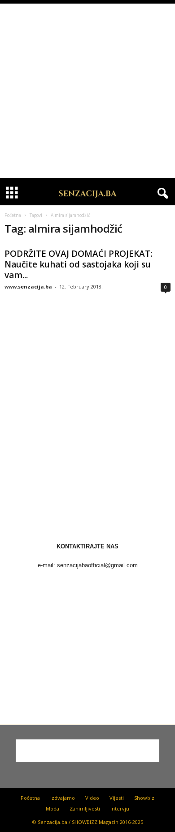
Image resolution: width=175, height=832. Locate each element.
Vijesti (116, 797)
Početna (12, 215)
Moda (52, 808)
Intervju (119, 808)
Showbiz (144, 797)
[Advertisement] (87, 91)
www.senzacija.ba (28, 286)
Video (92, 797)
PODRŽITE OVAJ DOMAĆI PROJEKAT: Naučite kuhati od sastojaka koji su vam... (78, 264)
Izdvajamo (62, 797)
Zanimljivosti (85, 808)
